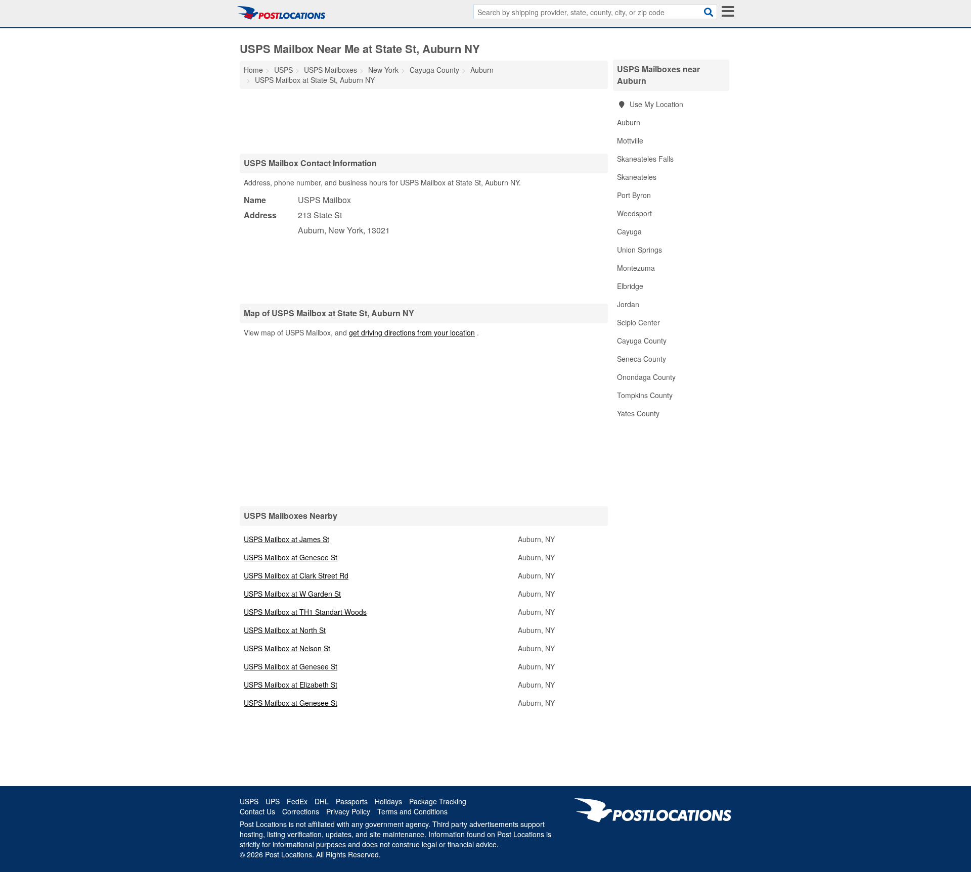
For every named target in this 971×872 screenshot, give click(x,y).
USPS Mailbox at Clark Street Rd (296, 575)
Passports (352, 801)
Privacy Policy (348, 811)
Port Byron (634, 195)
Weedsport (634, 213)
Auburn (628, 122)
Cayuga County (642, 340)
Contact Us (257, 811)
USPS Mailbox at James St (286, 539)
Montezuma (636, 268)
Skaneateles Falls (645, 159)
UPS (273, 801)
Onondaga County (646, 377)
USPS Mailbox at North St (285, 630)
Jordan (628, 304)
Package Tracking (437, 801)
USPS (249, 801)
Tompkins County (645, 395)
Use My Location (655, 104)
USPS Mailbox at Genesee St (290, 557)
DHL (322, 801)
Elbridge (630, 286)
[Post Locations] (281, 13)
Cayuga (629, 231)
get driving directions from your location (412, 332)
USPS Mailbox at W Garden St (292, 594)
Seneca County (641, 359)
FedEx (297, 801)
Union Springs (639, 250)
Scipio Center (638, 322)
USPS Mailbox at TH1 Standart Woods (305, 612)
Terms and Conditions (412, 811)
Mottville (630, 140)
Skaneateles (636, 177)
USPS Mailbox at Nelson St (287, 648)
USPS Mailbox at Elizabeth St (290, 685)
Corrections (300, 811)
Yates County (638, 413)
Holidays (388, 801)
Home (253, 70)
